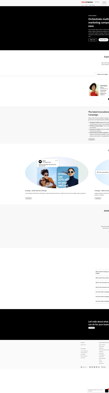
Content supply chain (84, 352)
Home (82, 5)
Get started (91, 327)
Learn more (91, 139)
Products (86, 5)
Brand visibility (83, 354)
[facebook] (90, 367)
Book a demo (103, 39)
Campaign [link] (104, 2)
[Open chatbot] (106, 390)
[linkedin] (96, 367)
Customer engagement (84, 350)
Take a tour (92, 39)
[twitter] (94, 367)
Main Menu (97, 2)
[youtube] (98, 367)
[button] (84, 367)
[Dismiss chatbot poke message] (86, 389)
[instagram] (92, 367)
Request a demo (83, 344)
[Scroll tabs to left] (1, 74)
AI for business (83, 357)
